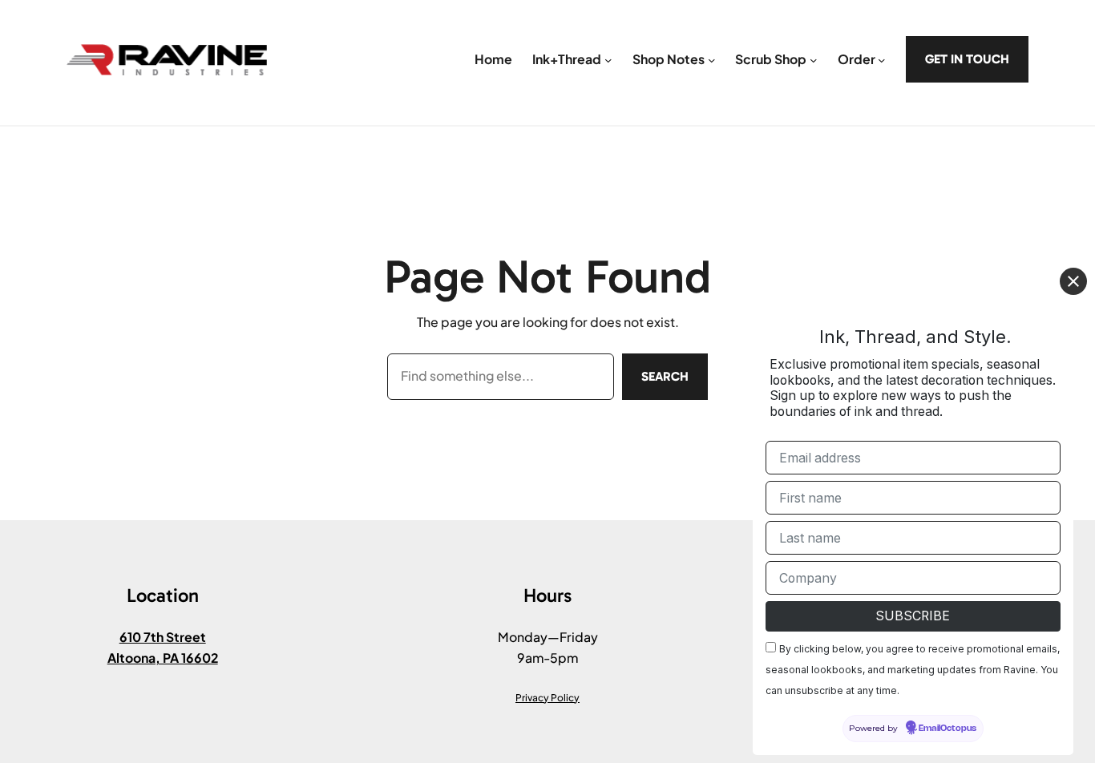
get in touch (967, 59)
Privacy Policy (547, 698)
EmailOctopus (947, 729)
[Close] (1073, 281)
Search (665, 376)
